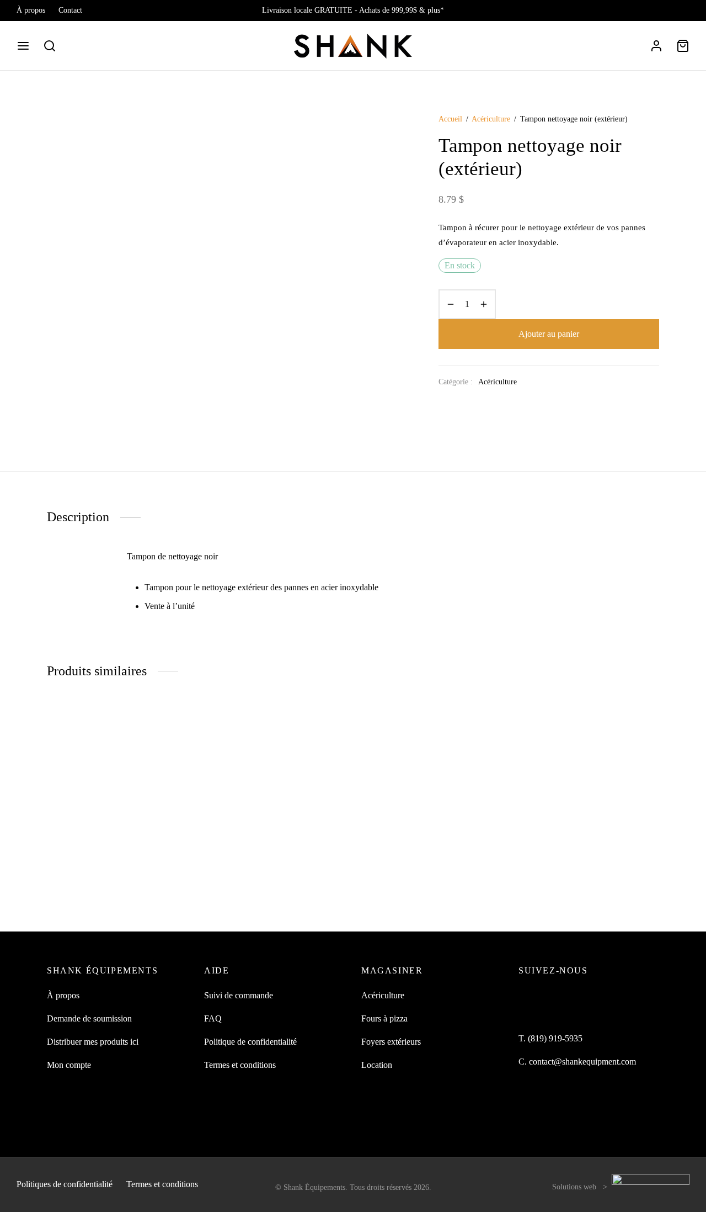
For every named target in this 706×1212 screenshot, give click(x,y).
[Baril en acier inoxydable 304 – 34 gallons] (431, 802)
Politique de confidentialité (250, 1041)
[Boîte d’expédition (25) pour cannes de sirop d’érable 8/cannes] (588, 802)
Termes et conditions (240, 1065)
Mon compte (69, 1065)
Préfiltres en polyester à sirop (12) (105, 887)
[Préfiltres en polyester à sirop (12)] (117, 802)
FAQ (213, 1018)
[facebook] (659, 10)
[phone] (593, 995)
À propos (31, 10)
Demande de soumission (89, 1018)
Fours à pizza (384, 1018)
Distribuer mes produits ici (92, 1041)
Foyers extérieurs (391, 1041)
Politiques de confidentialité (65, 1184)
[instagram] (681, 10)
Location (376, 1065)
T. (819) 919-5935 (550, 1038)
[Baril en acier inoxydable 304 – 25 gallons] (274, 802)
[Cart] (682, 45)
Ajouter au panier (548, 333)
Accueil (450, 119)
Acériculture (491, 119)
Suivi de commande (238, 995)
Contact (70, 10)
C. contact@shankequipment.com (577, 1061)
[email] (571, 995)
